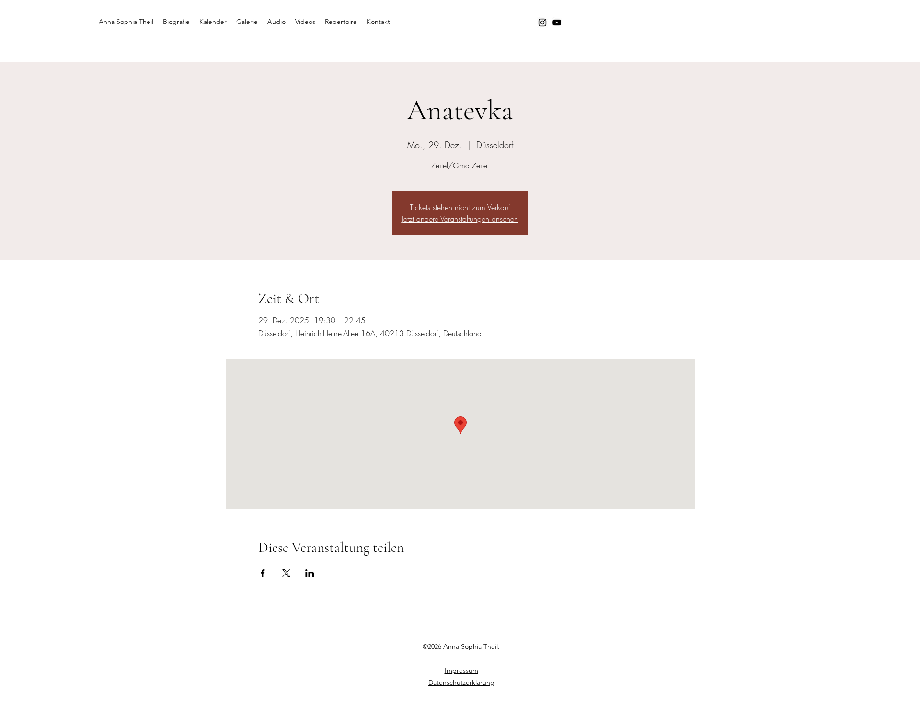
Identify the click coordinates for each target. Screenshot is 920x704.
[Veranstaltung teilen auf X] (286, 573)
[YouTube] (557, 22)
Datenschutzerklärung (461, 682)
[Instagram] (542, 22)
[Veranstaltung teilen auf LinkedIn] (309, 573)
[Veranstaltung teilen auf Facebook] (262, 573)
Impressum (461, 670)
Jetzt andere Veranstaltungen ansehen (460, 218)
